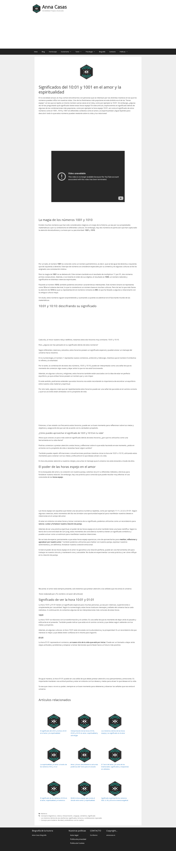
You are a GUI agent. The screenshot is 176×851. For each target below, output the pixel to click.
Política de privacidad (78, 839)
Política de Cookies (77, 843)
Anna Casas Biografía (39, 835)
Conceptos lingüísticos (48, 816)
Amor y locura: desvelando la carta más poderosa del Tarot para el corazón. (84, 765)
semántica (83, 816)
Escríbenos (93, 835)
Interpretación (67, 816)
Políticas (122, 52)
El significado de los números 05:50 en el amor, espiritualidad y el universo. (53, 799)
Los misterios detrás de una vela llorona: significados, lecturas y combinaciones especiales (71, 818)
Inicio (36, 52)
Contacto (112, 52)
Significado (91, 816)
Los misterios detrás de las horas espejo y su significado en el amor (113, 732)
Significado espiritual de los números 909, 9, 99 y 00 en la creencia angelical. (114, 799)
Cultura (59, 816)
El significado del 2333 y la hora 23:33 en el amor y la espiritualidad (53, 732)
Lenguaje (76, 816)
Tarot (77, 52)
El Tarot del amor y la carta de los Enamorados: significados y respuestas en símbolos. (115, 766)
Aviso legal (74, 835)
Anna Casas (54, 7)
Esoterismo (65, 52)
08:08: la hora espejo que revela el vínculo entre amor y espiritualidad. (83, 799)
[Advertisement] (88, 32)
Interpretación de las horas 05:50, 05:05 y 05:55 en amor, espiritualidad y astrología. (84, 733)
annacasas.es (110, 835)
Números (44, 814)
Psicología (89, 52)
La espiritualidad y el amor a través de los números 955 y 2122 (53, 765)
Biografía (102, 52)
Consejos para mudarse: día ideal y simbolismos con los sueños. (62, 820)
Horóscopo (53, 52)
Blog (43, 52)
